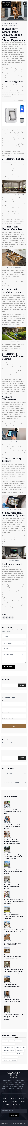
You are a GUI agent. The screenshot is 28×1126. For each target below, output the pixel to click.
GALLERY (14, 1101)
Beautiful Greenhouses (15, 1040)
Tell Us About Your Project (9, 719)
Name (3, 701)
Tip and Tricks (19, 1053)
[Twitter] (6, 617)
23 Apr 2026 (8, 927)
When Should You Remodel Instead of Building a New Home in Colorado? (13, 916)
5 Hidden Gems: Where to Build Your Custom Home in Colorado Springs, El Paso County (13, 971)
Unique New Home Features (10, 25)
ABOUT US (13, 1098)
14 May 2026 (8, 882)
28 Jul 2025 (7, 997)
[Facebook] (3, 617)
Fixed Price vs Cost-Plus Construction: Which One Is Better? (12, 811)
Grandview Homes (9, 1123)
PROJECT (5, 1101)
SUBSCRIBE (14, 1115)
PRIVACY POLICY (17, 1104)
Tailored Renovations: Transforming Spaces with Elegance (12, 986)
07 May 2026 (8, 897)
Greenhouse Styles (8, 1053)
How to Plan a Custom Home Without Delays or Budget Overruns (12, 886)
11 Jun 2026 (8, 822)
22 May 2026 (8, 867)
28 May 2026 (8, 852)
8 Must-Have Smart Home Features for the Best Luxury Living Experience (12, 1001)
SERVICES (22, 1098)
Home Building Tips (9, 773)
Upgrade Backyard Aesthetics (10, 1056)
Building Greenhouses (9, 1044)
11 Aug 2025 (8, 967)
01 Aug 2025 (8, 982)
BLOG (7, 1104)
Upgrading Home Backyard (10, 1060)
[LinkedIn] (9, 617)
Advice (5, 1040)
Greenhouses (20, 1050)
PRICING (23, 1101)
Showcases (7, 778)
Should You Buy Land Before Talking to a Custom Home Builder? (13, 826)
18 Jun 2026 (8, 807)
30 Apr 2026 (8, 912)
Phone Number (6, 713)
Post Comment (8, 666)
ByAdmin (6, 23)
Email (3, 707)
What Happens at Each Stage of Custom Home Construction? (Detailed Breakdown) (13, 856)
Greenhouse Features (9, 1050)
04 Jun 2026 (8, 837)
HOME (4, 1098)
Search (5, 679)
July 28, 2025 (14, 23)
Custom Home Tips (20, 1047)
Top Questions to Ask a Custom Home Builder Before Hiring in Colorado (13, 871)
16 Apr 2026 (8, 940)
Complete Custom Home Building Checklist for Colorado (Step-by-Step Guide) (14, 901)
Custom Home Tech (8, 1047)
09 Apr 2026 (8, 954)
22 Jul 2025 (7, 1012)
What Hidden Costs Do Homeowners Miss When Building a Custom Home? (12, 841)
